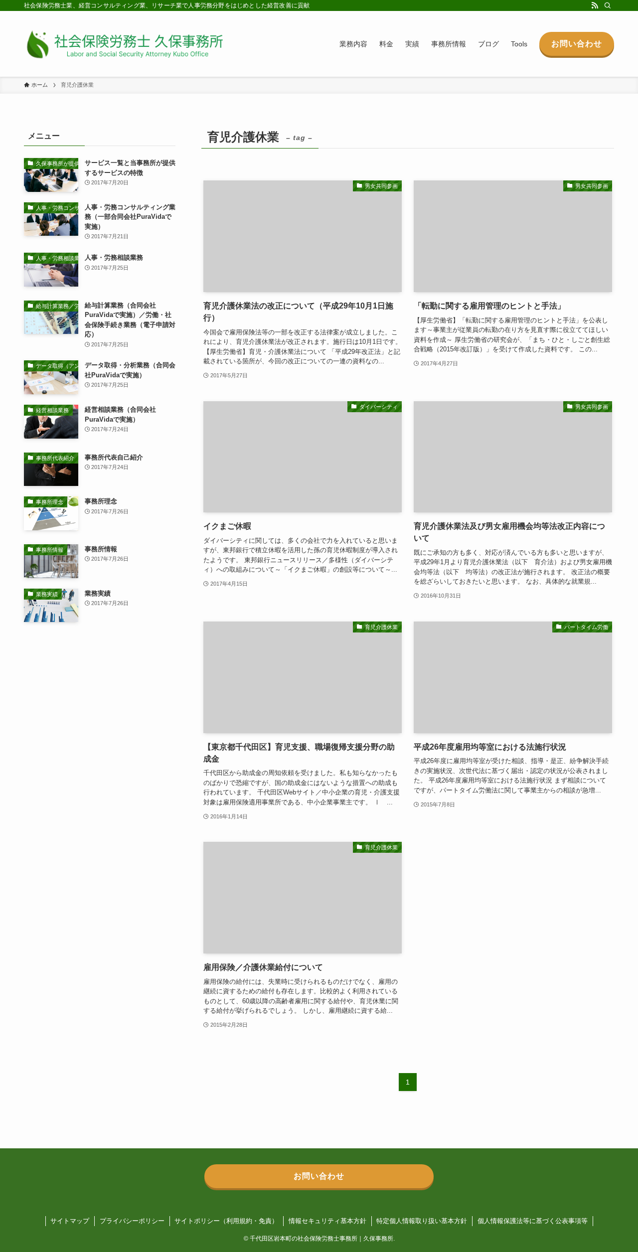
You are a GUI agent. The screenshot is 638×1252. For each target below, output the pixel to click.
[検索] (607, 5)
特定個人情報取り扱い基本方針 (421, 1221)
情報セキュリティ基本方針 (327, 1221)
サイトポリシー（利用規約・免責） (226, 1221)
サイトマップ (69, 1221)
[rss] (594, 5)
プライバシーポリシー (132, 1221)
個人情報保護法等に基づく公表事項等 (533, 1221)
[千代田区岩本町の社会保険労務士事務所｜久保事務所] (123, 44)
